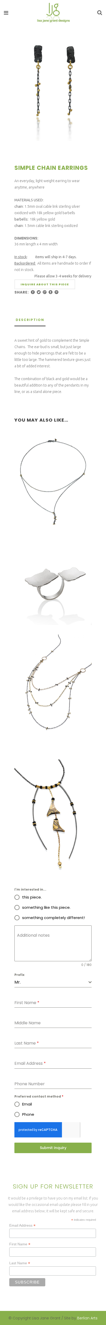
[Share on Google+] (45, 292)
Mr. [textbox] (17, 982)
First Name (19, 1244)
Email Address (22, 1225)
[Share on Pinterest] (56, 292)
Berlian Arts (87, 1318)
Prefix (19, 975)
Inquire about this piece (45, 284)
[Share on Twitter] (39, 292)
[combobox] (53, 982)
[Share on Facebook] (33, 292)
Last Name (19, 1263)
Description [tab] (30, 320)
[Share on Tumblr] (50, 292)
